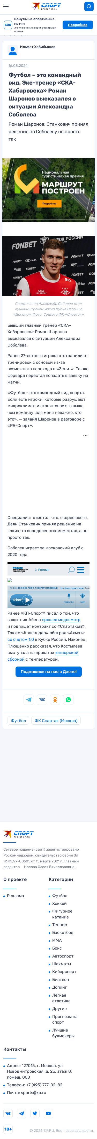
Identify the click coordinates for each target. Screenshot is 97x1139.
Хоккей (59, 903)
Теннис (59, 924)
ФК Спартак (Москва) (56, 720)
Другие (59, 1008)
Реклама (15, 895)
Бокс (57, 948)
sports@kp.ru (33, 1092)
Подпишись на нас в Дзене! (49, 671)
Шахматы (61, 963)
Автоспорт (62, 956)
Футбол (18, 720)
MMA (57, 940)
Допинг (59, 987)
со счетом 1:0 (21, 639)
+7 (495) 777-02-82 (44, 1084)
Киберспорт (64, 971)
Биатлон (60, 979)
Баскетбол (62, 932)
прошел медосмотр (61, 619)
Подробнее (77, 25)
